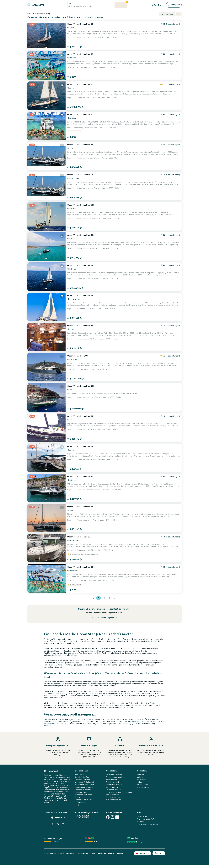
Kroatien (140, 775)
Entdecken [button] (156, 4)
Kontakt (140, 821)
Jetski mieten (112, 787)
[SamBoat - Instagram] (112, 817)
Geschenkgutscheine (83, 790)
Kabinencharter (112, 795)
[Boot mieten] (35, 4)
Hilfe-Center (142, 816)
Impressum (70, 853)
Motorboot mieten (114, 775)
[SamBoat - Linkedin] (117, 817)
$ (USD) (158, 853)
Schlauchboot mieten (115, 777)
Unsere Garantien (82, 780)
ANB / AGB (102, 853)
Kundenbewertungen (83, 795)
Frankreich (141, 780)
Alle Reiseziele (143, 787)
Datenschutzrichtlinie (86, 853)
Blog (77, 805)
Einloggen (175, 4)
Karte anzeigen (167, 14)
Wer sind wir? (80, 775)
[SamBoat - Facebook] (108, 817)
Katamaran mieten (114, 785)
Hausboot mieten (113, 790)
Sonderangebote (113, 797)
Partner (111, 853)
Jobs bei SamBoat (82, 777)
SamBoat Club (81, 792)
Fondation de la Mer (83, 800)
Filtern (122, 4)
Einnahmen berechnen (84, 785)
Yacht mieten (111, 780)
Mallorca (140, 777)
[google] (89, 838)
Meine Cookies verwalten (147, 824)
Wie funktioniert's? (145, 819)
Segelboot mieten (113, 782)
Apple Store (60, 817)
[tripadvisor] (132, 838)
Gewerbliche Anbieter (84, 787)
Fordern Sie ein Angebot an (104, 617)
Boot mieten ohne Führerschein (119, 792)
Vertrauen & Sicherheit (85, 782)
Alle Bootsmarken (113, 800)
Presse (77, 797)
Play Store (59, 824)
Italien (139, 782)
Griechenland (142, 785)
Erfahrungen (80, 802)
